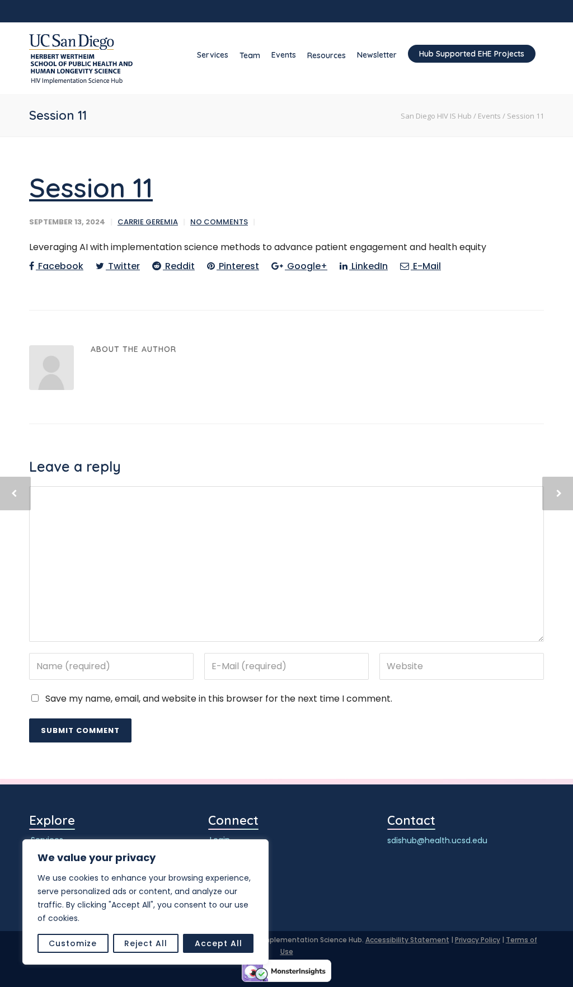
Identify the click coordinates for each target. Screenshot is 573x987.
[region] (145, 902)
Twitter (123, 266)
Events (283, 55)
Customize (73, 943)
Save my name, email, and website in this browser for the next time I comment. (218, 698)
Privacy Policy (477, 939)
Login (220, 840)
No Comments (219, 222)
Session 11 (91, 187)
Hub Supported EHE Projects (471, 54)
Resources (326, 55)
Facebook (59, 266)
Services (212, 55)
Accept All (218, 943)
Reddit (179, 266)
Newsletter (377, 55)
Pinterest (238, 266)
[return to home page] (81, 59)
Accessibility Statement (407, 939)
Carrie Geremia (148, 222)
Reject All (145, 943)
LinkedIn (368, 266)
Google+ (306, 266)
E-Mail (426, 266)
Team (249, 55)
